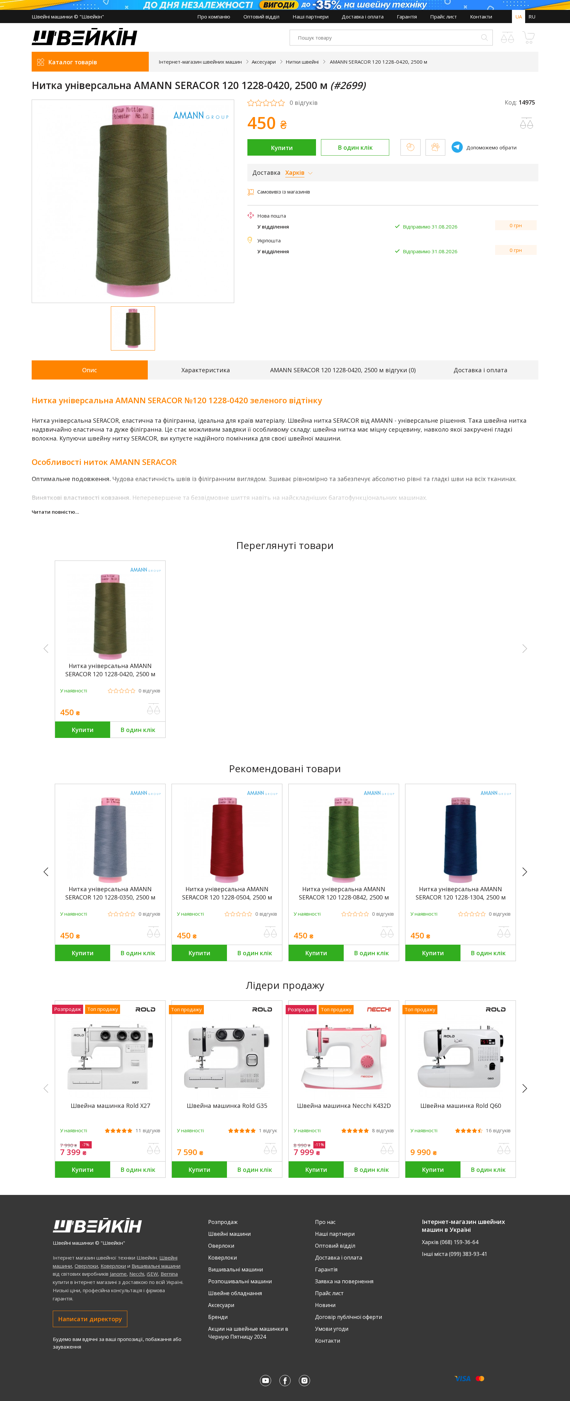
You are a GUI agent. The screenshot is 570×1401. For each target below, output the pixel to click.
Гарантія (407, 16)
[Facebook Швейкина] (285, 1380)
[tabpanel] (133, 201)
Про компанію (213, 16)
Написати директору (90, 1319)
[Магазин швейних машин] (84, 43)
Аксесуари (221, 1305)
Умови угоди (331, 1328)
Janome (118, 1273)
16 (498, 1130)
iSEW (152, 1273)
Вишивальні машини (156, 1266)
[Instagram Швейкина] (304, 1380)
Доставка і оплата (363, 16)
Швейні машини (229, 1233)
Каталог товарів (72, 62)
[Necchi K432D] (344, 1097)
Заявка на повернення (344, 1281)
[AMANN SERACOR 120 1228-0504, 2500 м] (227, 881)
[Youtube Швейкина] (265, 1380)
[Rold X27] (110, 1097)
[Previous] (49, 872)
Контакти (481, 16)
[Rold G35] (227, 1097)
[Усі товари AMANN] (201, 123)
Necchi (136, 1273)
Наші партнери (311, 16)
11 (148, 1130)
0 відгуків (304, 103)
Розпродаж (223, 1222)
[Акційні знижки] (285, 5)
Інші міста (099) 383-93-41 (454, 1254)
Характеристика (205, 370)
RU (531, 16)
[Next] (528, 872)
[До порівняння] (153, 709)
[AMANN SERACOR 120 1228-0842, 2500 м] (344, 881)
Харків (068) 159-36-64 (450, 1242)
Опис (89, 370)
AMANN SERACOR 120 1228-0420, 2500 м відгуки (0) (343, 370)
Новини (325, 1305)
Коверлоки (113, 1266)
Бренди (218, 1317)
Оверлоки (86, 1266)
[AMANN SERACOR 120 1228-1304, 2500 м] (460, 881)
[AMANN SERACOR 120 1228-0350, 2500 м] (110, 881)
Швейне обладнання (235, 1293)
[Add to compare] (526, 123)
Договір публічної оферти (348, 1317)
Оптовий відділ (261, 16)
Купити (282, 148)
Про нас (325, 1222)
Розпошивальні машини (240, 1281)
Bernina (169, 1273)
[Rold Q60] (460, 1097)
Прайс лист (443, 16)
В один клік (355, 147)
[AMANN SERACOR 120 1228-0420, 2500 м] (110, 658)
